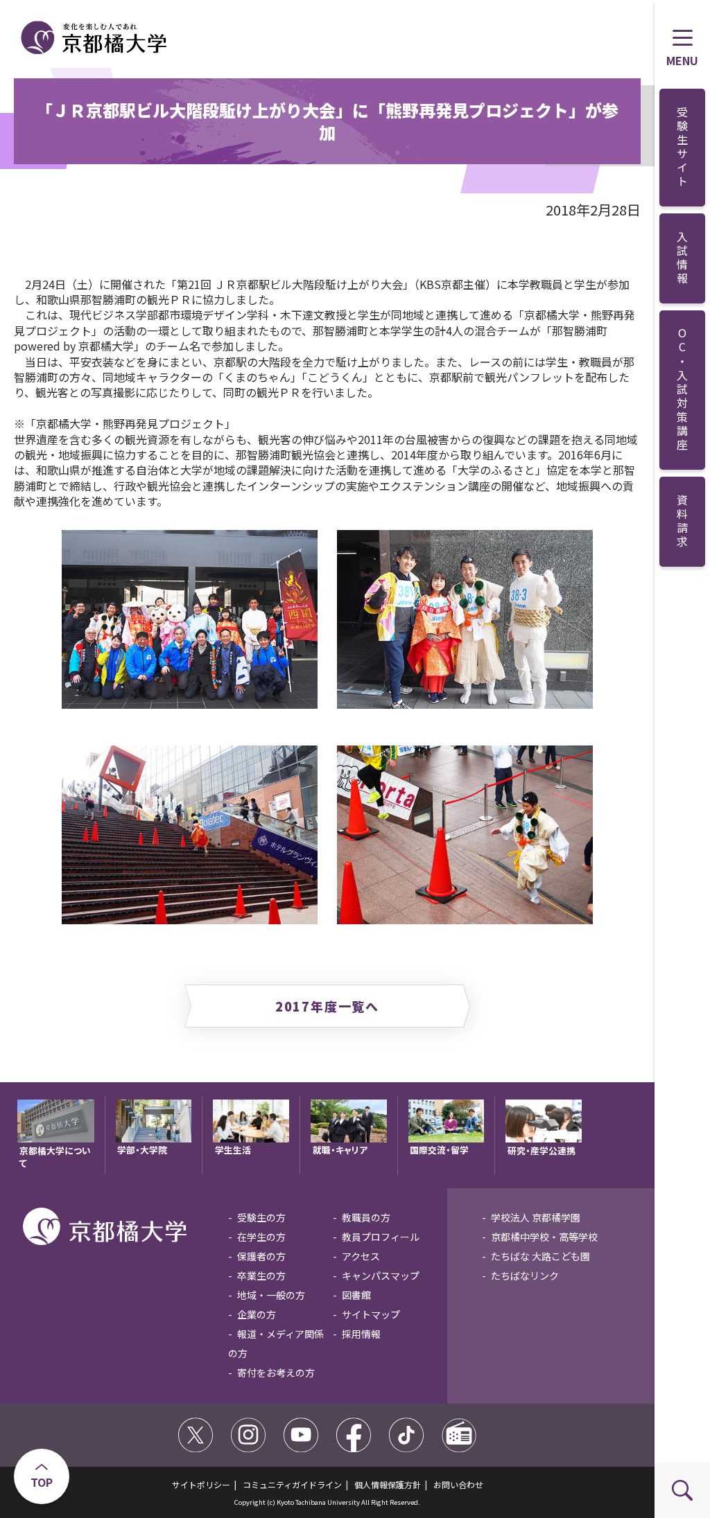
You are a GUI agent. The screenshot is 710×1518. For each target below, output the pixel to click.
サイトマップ (371, 1314)
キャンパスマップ (380, 1275)
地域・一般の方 (271, 1295)
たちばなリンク (525, 1275)
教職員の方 (366, 1217)
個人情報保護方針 (387, 1484)
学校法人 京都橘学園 (535, 1217)
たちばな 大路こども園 (540, 1256)
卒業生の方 (261, 1275)
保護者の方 (261, 1256)
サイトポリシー (201, 1484)
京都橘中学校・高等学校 (544, 1237)
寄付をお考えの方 (276, 1372)
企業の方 (256, 1314)
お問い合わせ (458, 1484)
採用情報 (361, 1334)
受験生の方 (261, 1217)
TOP (42, 1482)
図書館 (356, 1295)
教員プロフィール (380, 1237)
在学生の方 (261, 1237)
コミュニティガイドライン (292, 1484)
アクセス (361, 1256)
